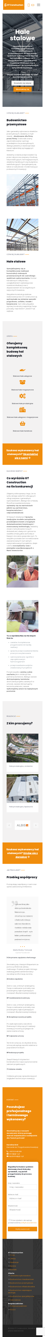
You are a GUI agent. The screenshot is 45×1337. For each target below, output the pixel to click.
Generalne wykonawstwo (20, 1244)
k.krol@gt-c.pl (14, 1122)
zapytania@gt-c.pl (16, 1125)
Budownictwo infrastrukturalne (22, 1255)
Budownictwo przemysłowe (21, 1252)
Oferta (13, 1227)
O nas (12, 1224)
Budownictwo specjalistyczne (22, 1265)
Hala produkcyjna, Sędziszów (21, 806)
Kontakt (13, 1238)
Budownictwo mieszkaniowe (22, 1248)
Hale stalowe (15, 1269)
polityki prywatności (29, 1191)
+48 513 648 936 (15, 1120)
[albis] (22, 825)
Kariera (13, 1235)
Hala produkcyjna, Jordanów (21, 766)
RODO (13, 1278)
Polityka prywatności (18, 1275)
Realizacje (14, 1231)
